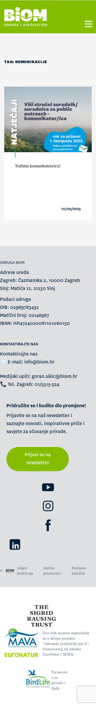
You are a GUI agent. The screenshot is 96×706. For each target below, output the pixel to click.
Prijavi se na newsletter (38, 459)
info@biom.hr (39, 362)
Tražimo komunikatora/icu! (38, 166)
